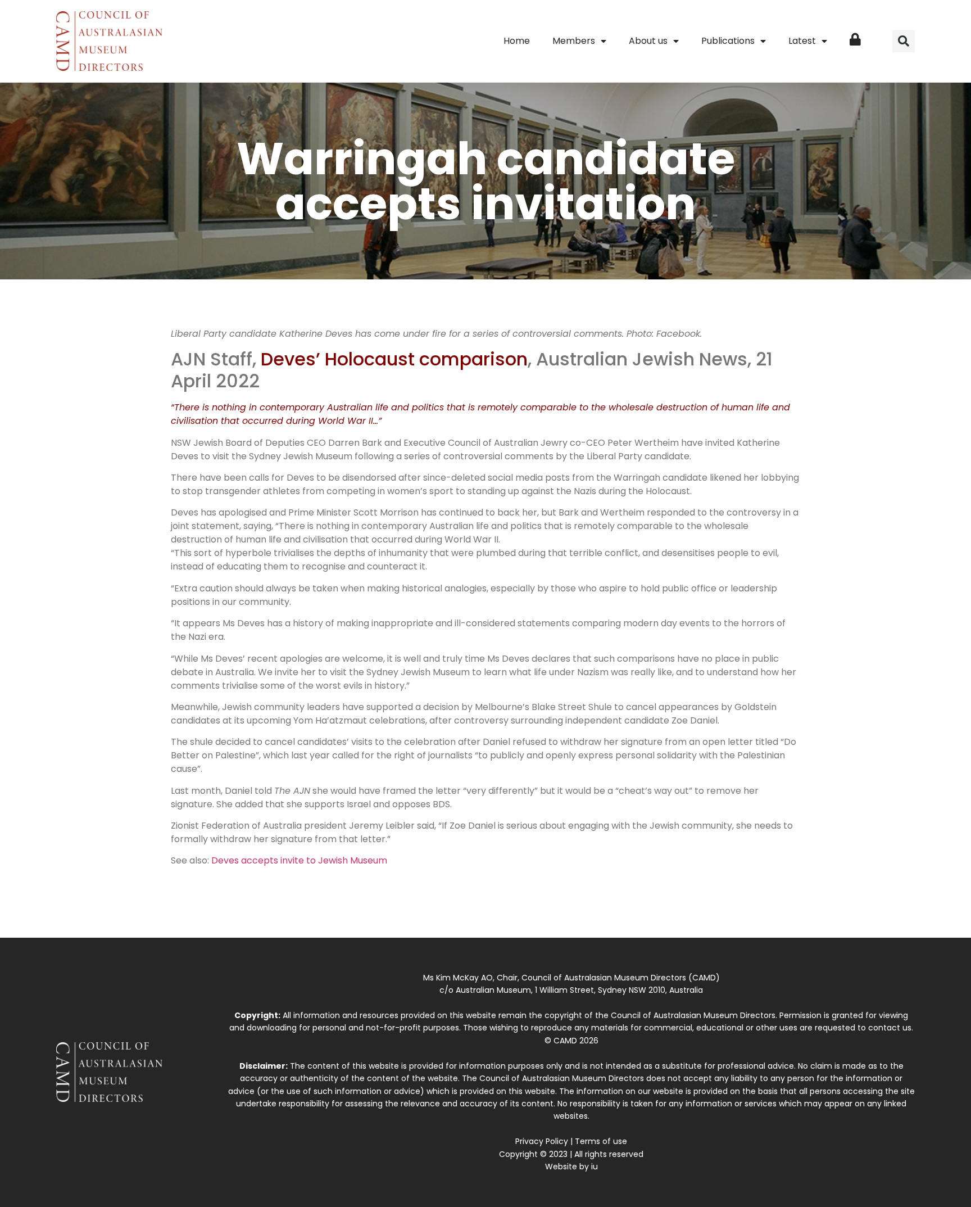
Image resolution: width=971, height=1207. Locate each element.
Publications (728, 40)
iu (594, 1166)
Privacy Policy (541, 1141)
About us (648, 40)
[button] (903, 41)
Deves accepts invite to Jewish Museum (299, 860)
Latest (802, 40)
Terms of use (601, 1141)
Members (573, 40)
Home (516, 40)
